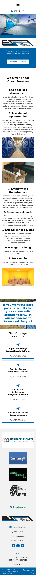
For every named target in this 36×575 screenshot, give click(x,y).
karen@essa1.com (19, 527)
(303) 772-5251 (19, 399)
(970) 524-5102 (19, 420)
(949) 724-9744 (19, 11)
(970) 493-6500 (19, 376)
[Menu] (18, 4)
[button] (18, 62)
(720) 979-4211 (19, 540)
